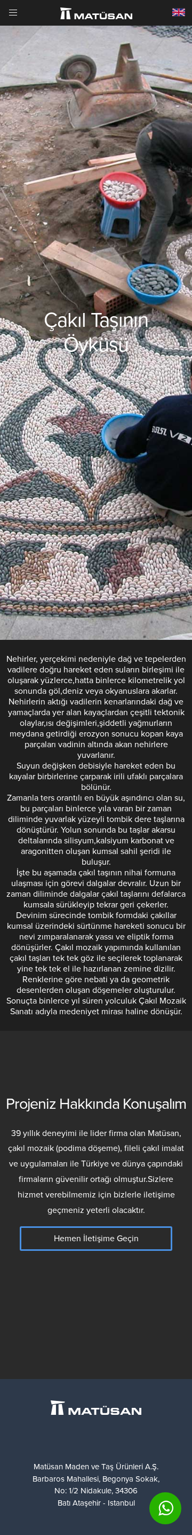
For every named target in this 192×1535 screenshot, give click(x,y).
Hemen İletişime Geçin (96, 1238)
